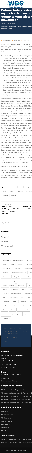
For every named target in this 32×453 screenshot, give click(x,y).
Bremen (11, 191)
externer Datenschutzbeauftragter (12, 293)
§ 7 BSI (19, 314)
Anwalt (21, 187)
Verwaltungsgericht (23, 310)
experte (24, 289)
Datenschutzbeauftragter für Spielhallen (16, 396)
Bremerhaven (6, 276)
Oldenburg (6, 301)
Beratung (5, 191)
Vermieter (13, 195)
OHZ (23, 297)
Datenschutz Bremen (8, 285)
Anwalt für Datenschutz (17, 264)
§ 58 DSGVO (6, 318)
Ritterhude (23, 301)
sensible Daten (15, 305)
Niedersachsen (13, 297)
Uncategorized (7, 246)
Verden (5, 310)
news (4, 297)
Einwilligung (14, 289)
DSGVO (5, 289)
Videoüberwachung (8, 314)
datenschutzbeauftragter (9, 281)
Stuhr (24, 305)
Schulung (5, 305)
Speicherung (5, 195)
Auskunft (17, 268)
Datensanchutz (19, 191)
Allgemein (5, 237)
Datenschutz (17, 40)
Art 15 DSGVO (7, 268)
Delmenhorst (21, 285)
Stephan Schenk (7, 40)
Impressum (5, 378)
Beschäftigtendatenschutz (19, 272)
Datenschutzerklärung (9, 381)
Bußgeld (16, 276)
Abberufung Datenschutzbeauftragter (13, 260)
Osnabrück (6, 427)
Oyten (14, 301)
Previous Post (7, 204)
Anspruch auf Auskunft (11, 187)
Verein (12, 310)
